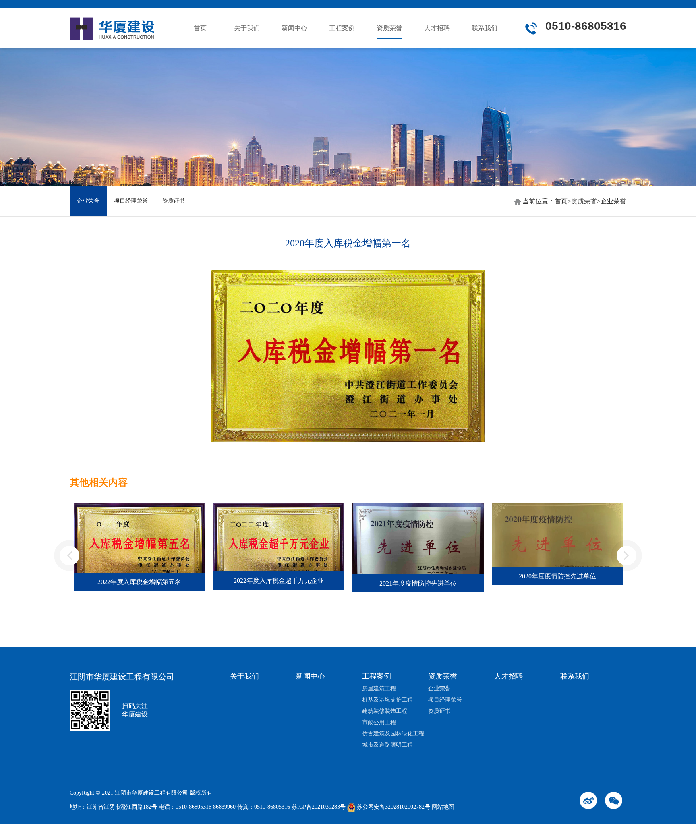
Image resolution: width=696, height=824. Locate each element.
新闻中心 (294, 28)
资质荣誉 (389, 28)
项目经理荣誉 (131, 201)
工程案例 (342, 28)
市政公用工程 (379, 722)
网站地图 (443, 807)
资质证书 (173, 201)
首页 (200, 28)
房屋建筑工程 (379, 688)
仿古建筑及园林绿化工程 (393, 734)
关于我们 (247, 28)
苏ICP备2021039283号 (319, 807)
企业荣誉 (88, 201)
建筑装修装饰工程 (384, 711)
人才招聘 (437, 28)
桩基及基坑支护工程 (387, 700)
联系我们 (484, 28)
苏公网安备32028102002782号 (392, 807)
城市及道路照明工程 (387, 745)
